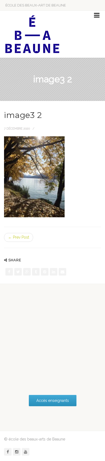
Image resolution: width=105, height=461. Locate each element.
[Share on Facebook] (9, 272)
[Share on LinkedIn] (53, 272)
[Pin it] (44, 272)
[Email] (62, 272)
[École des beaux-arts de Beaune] (32, 34)
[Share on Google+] (27, 272)
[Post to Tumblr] (36, 272)
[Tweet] (18, 272)
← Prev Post (18, 237)
